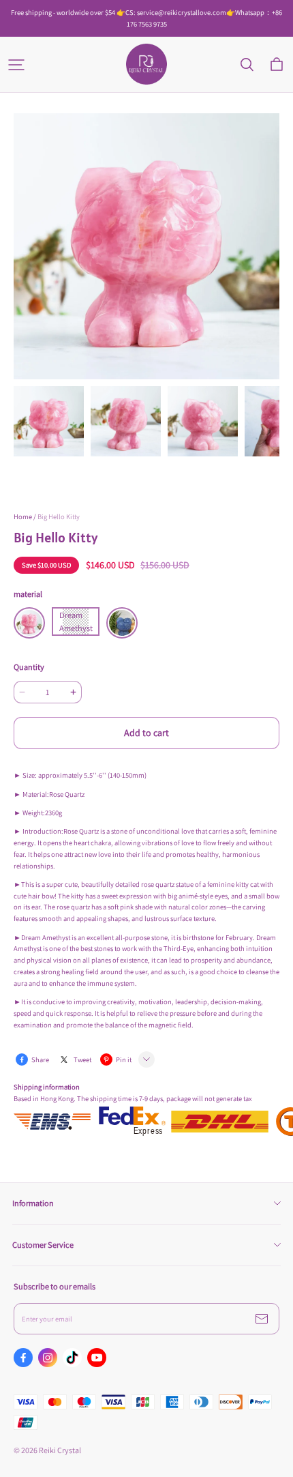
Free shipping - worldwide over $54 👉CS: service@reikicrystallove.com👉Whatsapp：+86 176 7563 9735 (147, 18)
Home (23, 516)
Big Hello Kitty (58, 516)
